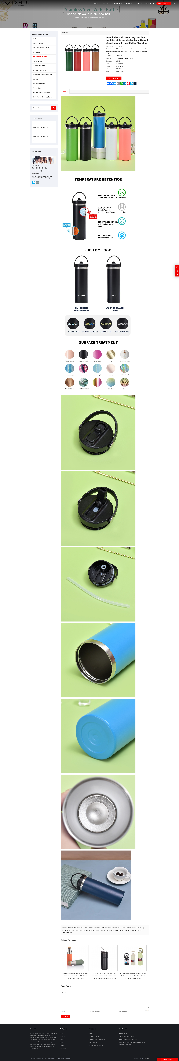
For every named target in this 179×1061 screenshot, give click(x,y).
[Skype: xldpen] (177, 271)
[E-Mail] (148, 1059)
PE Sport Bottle (37, 88)
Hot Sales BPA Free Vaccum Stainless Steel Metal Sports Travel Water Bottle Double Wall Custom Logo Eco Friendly (133, 976)
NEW (34, 39)
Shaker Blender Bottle (39, 70)
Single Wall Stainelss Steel (41, 48)
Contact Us (63, 1049)
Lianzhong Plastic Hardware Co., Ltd (48, 1058)
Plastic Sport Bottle (39, 83)
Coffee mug (36, 52)
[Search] (53, 108)
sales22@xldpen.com (42, 171)
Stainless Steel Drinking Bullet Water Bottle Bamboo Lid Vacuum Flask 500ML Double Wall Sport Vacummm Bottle (75, 976)
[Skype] (146, 1059)
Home (61, 1033)
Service (62, 1045)
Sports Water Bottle (39, 65)
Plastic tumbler (37, 61)
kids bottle (36, 79)
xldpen (38, 173)
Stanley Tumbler (38, 43)
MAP (141, 1058)
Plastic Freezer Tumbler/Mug (41, 92)
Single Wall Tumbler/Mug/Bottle (42, 97)
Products (84, 17)
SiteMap (136, 1058)
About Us (62, 1036)
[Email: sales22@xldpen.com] (177, 267)
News (61, 1042)
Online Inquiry (115, 78)
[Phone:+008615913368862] (177, 274)
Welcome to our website (40, 123)
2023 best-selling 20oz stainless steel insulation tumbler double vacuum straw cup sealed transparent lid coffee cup (109, 928)
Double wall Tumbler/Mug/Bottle (42, 74)
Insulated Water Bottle (97, 17)
